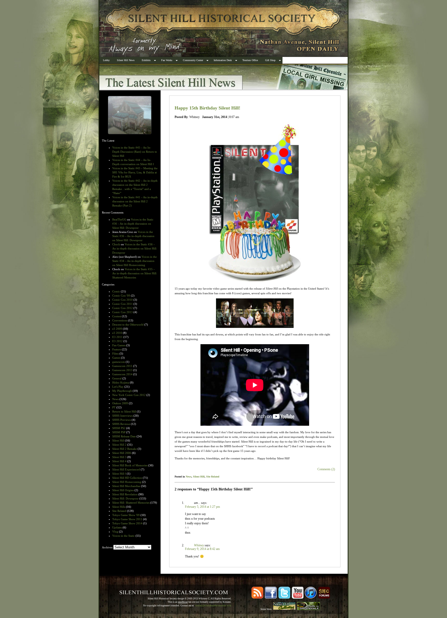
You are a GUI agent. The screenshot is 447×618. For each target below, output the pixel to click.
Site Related (119, 510)
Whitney (199, 545)
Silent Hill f (119, 473)
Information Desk (223, 60)
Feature (116, 349)
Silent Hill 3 (119, 457)
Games (116, 357)
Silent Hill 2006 (121, 452)
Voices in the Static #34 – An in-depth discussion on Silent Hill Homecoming (134, 261)
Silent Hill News (126, 60)
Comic (116, 291)
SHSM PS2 (118, 428)
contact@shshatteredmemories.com (213, 605)
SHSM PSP (118, 432)
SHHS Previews (121, 419)
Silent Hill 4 (119, 461)
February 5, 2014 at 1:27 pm (202, 507)
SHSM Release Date (124, 436)
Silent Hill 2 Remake (124, 448)
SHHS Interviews (122, 415)
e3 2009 (117, 328)
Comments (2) (326, 469)
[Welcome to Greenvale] (308, 609)
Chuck (116, 244)
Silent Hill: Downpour (125, 498)
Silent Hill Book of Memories (129, 465)
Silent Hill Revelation (125, 494)
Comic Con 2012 (122, 308)
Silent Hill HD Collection (127, 477)
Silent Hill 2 (119, 444)
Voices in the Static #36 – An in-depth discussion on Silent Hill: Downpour (132, 223)
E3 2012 (117, 341)
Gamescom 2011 (122, 365)
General (117, 378)
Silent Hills (118, 506)
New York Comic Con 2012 (129, 394)
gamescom (118, 361)
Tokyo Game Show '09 (126, 515)
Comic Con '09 (121, 295)
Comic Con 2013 (122, 312)
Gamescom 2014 (122, 374)
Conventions (119, 320)
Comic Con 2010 (122, 299)
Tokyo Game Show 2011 (127, 519)
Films (115, 353)
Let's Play (118, 386)
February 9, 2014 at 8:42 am (202, 549)
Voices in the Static (123, 535)
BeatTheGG (119, 219)
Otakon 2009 (120, 403)
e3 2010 (117, 332)
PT (114, 407)
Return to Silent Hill (124, 411)
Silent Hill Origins (123, 490)
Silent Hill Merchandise (126, 486)
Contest (116, 316)
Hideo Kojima (120, 382)
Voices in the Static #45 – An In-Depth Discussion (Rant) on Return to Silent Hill (134, 151)
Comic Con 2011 (122, 303)
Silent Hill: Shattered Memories (131, 502)
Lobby (106, 60)
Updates (117, 527)
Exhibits (146, 60)
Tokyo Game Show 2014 (127, 523)
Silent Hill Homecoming (126, 481)
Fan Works (166, 60)
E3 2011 (117, 337)
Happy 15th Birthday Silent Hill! (207, 108)
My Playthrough (122, 390)
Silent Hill (118, 440)
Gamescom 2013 (122, 370)
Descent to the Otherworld (128, 324)
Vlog (115, 531)
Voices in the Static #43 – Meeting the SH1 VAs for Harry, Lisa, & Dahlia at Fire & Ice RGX (135, 172)
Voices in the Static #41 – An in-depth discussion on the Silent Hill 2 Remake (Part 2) (135, 201)
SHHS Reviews (121, 423)
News (115, 399)
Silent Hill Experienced (126, 469)
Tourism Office (250, 60)
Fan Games (118, 345)
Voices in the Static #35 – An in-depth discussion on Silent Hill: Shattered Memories (134, 273)
